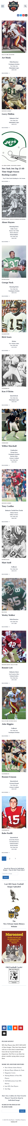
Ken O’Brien (7, 391)
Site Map (7, 1089)
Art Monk (6, 58)
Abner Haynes (8, 222)
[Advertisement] (14, 1000)
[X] (21, 15)
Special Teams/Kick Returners (17, 219)
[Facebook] (18, 15)
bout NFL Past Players (11, 1086)
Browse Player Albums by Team (14, 1070)
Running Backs (5, 219)
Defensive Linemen (6, 503)
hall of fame (5, 54)
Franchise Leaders (16, 165)
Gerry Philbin (8, 114)
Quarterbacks (5, 388)
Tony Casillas (8, 506)
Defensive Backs (6, 664)
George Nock (7, 282)
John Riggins (8, 724)
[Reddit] (15, 1028)
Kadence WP (14, 1121)
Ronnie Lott (7, 668)
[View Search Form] (25, 6)
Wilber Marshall (9, 446)
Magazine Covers (10, 1073)
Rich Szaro (6, 337)
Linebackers (5, 442)
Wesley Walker (8, 615)
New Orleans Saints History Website (14, 923)
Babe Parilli (7, 833)
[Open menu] (3, 6)
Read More (6, 73)
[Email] (26, 15)
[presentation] (14, 37)
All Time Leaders (6, 165)
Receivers (11, 54)
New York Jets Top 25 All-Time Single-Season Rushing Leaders (13, 171)
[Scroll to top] (6, 1121)
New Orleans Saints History (13, 1067)
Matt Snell (6, 562)
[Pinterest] (23, 15)
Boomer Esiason (9, 777)
